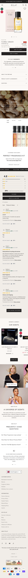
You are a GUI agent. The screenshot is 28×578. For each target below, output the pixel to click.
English (13, 553)
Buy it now (14, 53)
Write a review (14, 198)
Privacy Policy (4, 498)
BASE (19, 120)
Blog (2, 517)
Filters (14, 194)
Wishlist (3, 486)
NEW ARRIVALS (11, 384)
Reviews (3, 519)
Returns (3, 482)
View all (14, 359)
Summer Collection (6, 515)
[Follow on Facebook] (2, 543)
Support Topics (4, 500)
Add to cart (18, 49)
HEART (14, 120)
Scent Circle (4, 522)
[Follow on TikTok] (13, 543)
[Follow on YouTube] (9, 543)
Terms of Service (5, 496)
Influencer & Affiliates (6, 524)
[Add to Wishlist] (25, 9)
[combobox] (14, 471)
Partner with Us (5, 526)
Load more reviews (14, 310)
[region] (14, 456)
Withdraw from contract (7, 489)
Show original (17, 220)
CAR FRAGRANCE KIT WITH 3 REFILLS (9, 347)
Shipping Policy (5, 505)
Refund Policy (4, 503)
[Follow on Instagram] (6, 543)
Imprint (3, 508)
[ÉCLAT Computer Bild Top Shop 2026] (14, 562)
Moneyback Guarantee (6, 479)
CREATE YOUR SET (14, 164)
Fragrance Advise (5, 484)
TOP (8, 120)
